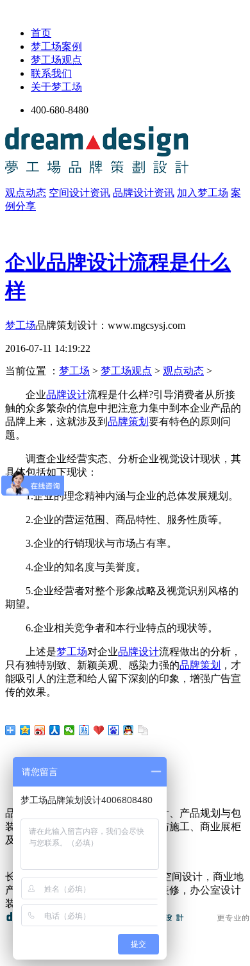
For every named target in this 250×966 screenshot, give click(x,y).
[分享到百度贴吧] (84, 730)
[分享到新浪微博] (40, 730)
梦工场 (20, 325)
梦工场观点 (56, 59)
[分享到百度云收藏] (99, 730)
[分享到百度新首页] (113, 730)
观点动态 (25, 192)
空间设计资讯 (79, 192)
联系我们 (51, 73)
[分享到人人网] (54, 730)
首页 (41, 33)
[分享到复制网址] (143, 730)
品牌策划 (128, 421)
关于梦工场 (56, 86)
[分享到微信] (69, 730)
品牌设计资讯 (143, 192)
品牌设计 (66, 394)
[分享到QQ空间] (25, 730)
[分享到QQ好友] (128, 730)
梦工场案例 (56, 46)
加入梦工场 (202, 192)
